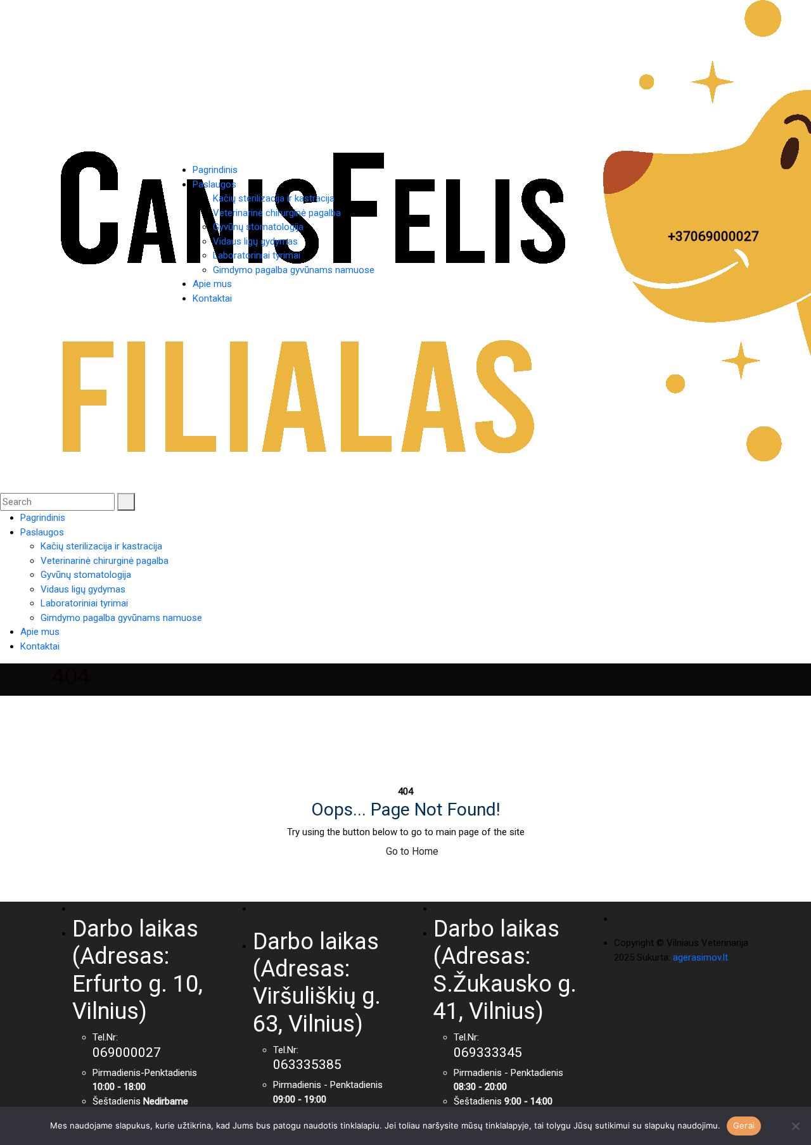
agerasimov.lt (700, 957)
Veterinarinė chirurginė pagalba (277, 213)
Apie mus (212, 284)
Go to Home (410, 851)
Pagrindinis (215, 170)
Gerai (744, 1125)
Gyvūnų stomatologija (258, 227)
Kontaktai (212, 298)
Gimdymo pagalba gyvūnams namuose (293, 270)
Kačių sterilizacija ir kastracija (274, 198)
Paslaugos (214, 184)
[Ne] (795, 1126)
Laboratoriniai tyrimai (256, 255)
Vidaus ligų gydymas (255, 241)
